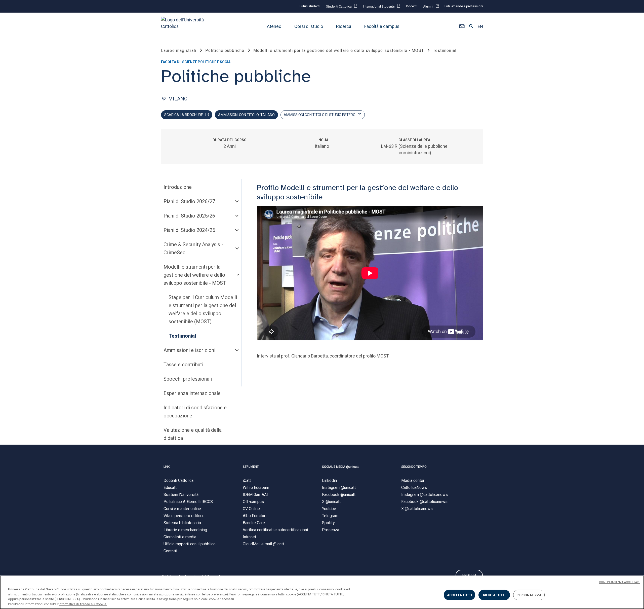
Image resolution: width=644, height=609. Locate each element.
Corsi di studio (308, 26)
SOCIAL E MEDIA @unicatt (340, 467)
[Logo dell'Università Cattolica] (184, 26)
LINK (167, 467)
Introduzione (178, 187)
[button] (462, 26)
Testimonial (182, 336)
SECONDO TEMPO (414, 467)
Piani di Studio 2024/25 (189, 230)
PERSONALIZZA (529, 595)
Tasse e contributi (183, 365)
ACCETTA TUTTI (459, 595)
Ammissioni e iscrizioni (189, 350)
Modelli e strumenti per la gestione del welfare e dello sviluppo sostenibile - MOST (195, 275)
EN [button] (480, 26)
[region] (322, 592)
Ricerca (343, 26)
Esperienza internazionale (192, 393)
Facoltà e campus (381, 26)
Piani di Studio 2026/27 (189, 201)
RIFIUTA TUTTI (494, 595)
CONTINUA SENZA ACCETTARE (619, 582)
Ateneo (274, 26)
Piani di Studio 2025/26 (189, 216)
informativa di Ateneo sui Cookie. (83, 604)
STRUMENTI (251, 467)
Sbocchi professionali (188, 379)
